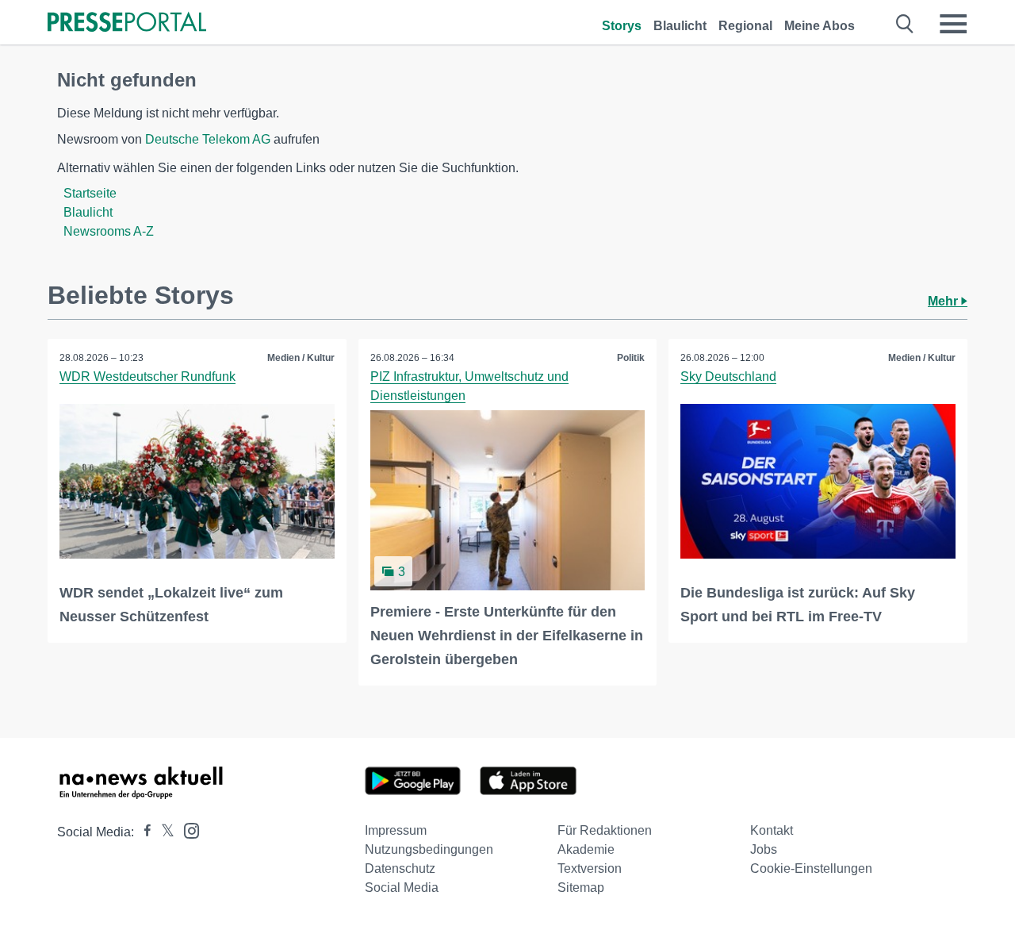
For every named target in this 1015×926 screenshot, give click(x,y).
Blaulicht (680, 26)
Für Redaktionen (604, 830)
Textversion (589, 868)
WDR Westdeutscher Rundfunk (147, 376)
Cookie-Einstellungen (811, 868)
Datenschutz (400, 868)
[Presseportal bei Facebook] (142, 832)
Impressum (396, 830)
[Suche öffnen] (905, 24)
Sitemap (580, 887)
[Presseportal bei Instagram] (186, 829)
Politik (631, 357)
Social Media (402, 887)
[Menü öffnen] (953, 24)
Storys (622, 26)
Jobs (763, 849)
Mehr (944, 301)
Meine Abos (819, 26)
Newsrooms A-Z (108, 231)
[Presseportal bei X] (162, 832)
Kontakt (771, 830)
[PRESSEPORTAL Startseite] (127, 23)
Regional (745, 26)
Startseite (90, 193)
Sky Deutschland (728, 376)
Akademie (586, 849)
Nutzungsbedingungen (429, 849)
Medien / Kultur (301, 357)
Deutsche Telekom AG (207, 139)
